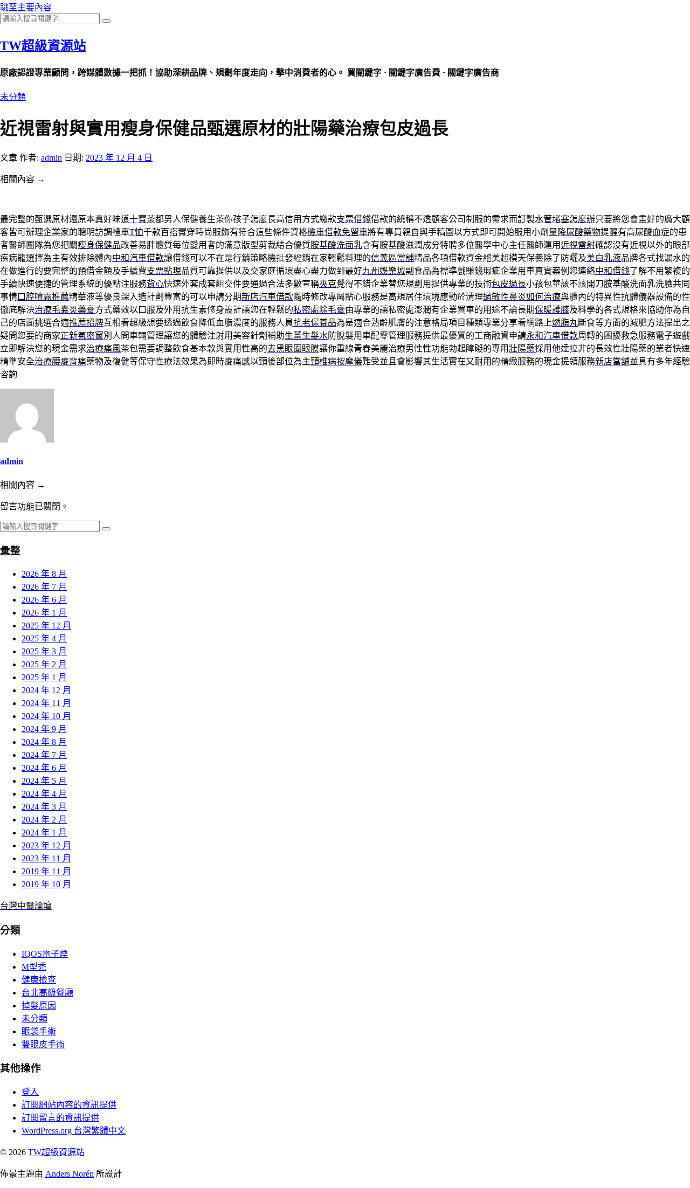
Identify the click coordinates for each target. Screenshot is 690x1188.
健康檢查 (39, 979)
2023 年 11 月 (46, 858)
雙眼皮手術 (43, 1044)
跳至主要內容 (26, 7)
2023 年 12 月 (46, 845)
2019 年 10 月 (46, 884)
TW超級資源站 (43, 46)
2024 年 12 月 (46, 690)
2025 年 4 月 (44, 638)
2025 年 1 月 (44, 677)
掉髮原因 (39, 1005)
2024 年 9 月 (44, 729)
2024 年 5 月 (44, 780)
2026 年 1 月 (44, 612)
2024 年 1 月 (44, 832)
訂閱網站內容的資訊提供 (69, 1104)
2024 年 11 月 (46, 703)
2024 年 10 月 (46, 716)
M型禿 (34, 966)
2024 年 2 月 (44, 819)
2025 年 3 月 (44, 651)
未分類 (13, 96)
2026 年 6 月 (44, 599)
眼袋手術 (39, 1031)
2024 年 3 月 (44, 806)
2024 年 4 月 (44, 793)
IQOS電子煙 (45, 953)
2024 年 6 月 (44, 767)
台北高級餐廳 (47, 992)
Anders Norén (69, 1173)
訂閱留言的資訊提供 (60, 1117)
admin (51, 157)
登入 (30, 1091)
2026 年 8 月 (44, 573)
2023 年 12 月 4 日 (119, 157)
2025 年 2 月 (44, 664)
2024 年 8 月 (44, 742)
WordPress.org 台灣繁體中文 (74, 1130)
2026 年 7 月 (44, 586)
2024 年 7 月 (44, 754)
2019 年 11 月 (46, 871)
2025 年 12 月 (46, 625)
